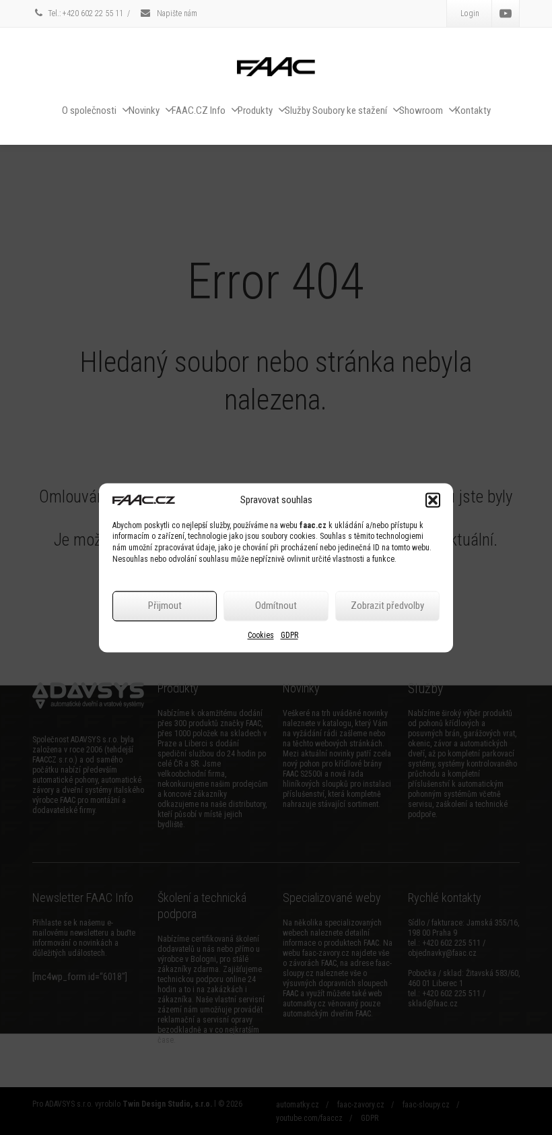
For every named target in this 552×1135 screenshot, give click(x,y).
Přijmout (165, 606)
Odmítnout (276, 606)
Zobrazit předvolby (387, 606)
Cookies (261, 635)
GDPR (289, 635)
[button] (433, 500)
